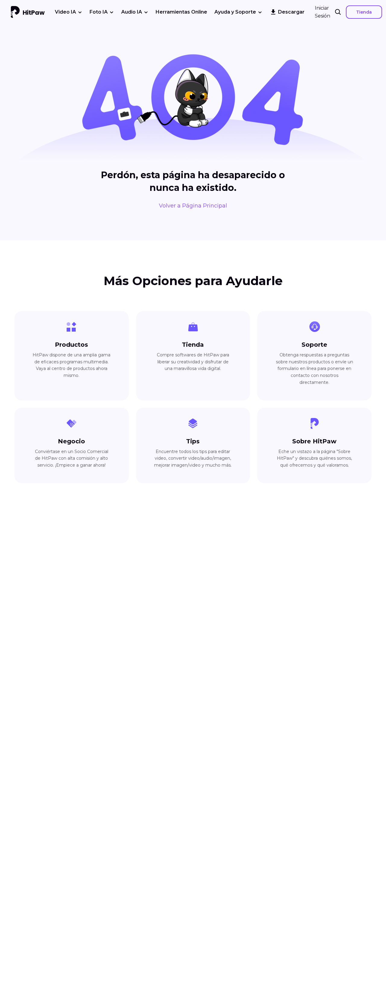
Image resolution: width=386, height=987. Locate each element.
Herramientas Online (181, 12)
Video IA (65, 12)
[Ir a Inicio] (28, 12)
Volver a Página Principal (193, 205)
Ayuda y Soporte (235, 12)
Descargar (291, 12)
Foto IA (99, 12)
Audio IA (131, 12)
